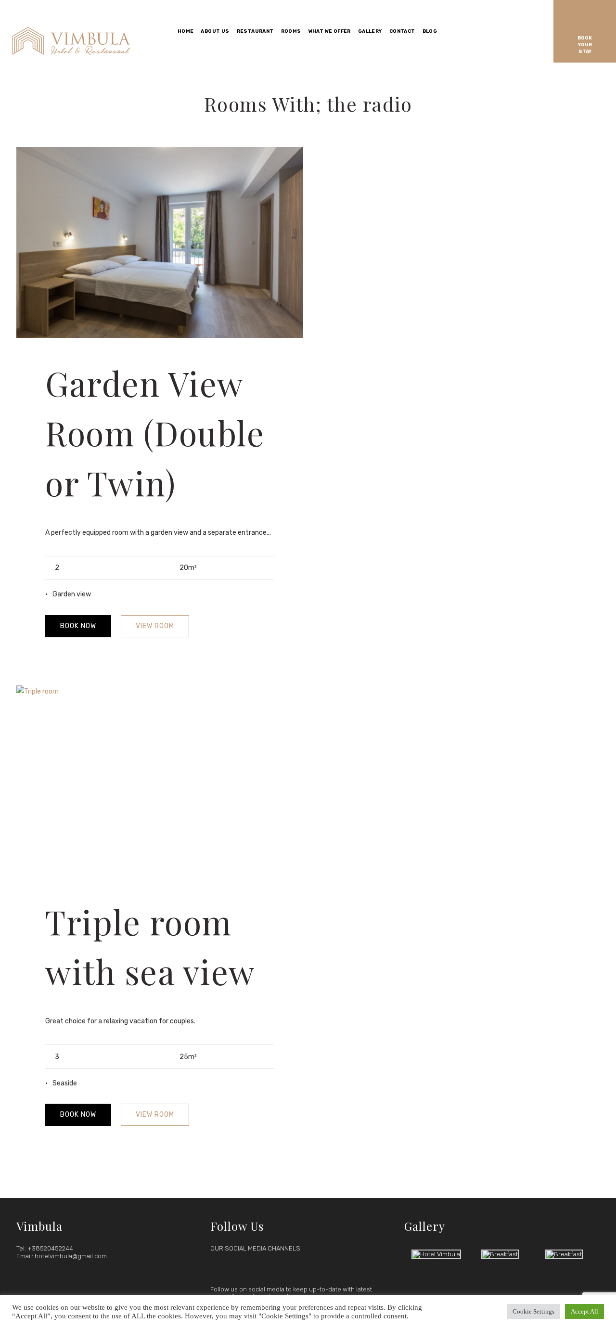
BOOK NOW (78, 626)
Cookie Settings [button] (533, 1311)
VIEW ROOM (155, 626)
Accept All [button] (584, 1311)
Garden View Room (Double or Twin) (154, 432)
